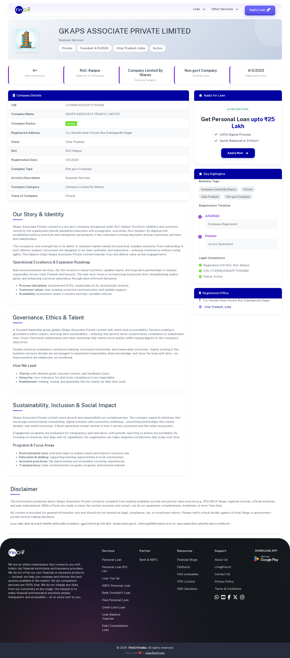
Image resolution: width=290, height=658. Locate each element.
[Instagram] (242, 597)
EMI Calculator (187, 588)
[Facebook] (229, 597)
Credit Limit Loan (113, 607)
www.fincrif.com (155, 652)
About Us (221, 559)
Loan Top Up (111, 578)
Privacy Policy (224, 581)
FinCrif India (137, 647)
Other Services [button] (222, 9)
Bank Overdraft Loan (116, 592)
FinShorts (183, 567)
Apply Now (235, 153)
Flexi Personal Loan (115, 600)
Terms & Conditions (228, 588)
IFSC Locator (186, 581)
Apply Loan (257, 9)
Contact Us (222, 574)
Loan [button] (197, 9)
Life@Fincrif (223, 567)
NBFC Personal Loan (116, 585)
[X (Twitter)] (235, 597)
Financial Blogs (187, 559)
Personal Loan (112, 559)
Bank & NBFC (148, 559)
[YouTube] (223, 597)
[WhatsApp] (217, 597)
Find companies (187, 574)
